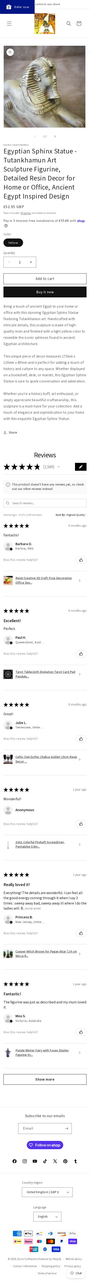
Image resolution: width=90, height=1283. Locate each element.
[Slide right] (55, 136)
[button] (9, 23)
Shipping (26, 212)
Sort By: (61, 514)
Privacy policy (72, 1266)
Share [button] (13, 432)
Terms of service (47, 1273)
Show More (33, 908)
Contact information (25, 1266)
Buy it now (45, 292)
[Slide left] (35, 136)
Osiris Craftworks (28, 1259)
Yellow (13, 243)
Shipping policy (51, 1266)
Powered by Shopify (49, 1259)
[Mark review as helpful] (81, 560)
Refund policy (74, 1259)
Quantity (9, 253)
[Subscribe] (66, 1128)
